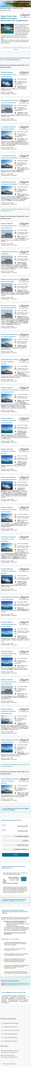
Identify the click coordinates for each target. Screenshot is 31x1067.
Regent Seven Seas (5, 10)
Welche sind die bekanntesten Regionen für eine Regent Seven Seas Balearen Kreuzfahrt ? (16, 973)
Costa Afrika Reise (13, 1001)
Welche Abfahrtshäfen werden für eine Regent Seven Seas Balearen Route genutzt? (16, 954)
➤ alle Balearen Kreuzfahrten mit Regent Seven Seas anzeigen (16, 48)
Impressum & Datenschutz (9, 1063)
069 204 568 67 (8, 934)
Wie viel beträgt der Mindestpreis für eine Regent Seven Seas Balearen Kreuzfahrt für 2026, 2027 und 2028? (15, 944)
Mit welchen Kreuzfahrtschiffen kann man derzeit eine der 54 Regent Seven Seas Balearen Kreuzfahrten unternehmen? (14, 960)
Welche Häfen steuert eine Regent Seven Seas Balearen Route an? (15, 949)
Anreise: (4, 825)
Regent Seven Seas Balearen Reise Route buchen (17, 983)
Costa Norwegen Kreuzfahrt (9, 995)
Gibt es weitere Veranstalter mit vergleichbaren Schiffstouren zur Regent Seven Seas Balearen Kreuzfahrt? (16, 967)
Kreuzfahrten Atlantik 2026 (14, 1000)
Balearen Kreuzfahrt (18, 8)
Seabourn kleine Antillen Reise (17, 997)
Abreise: (4, 830)
